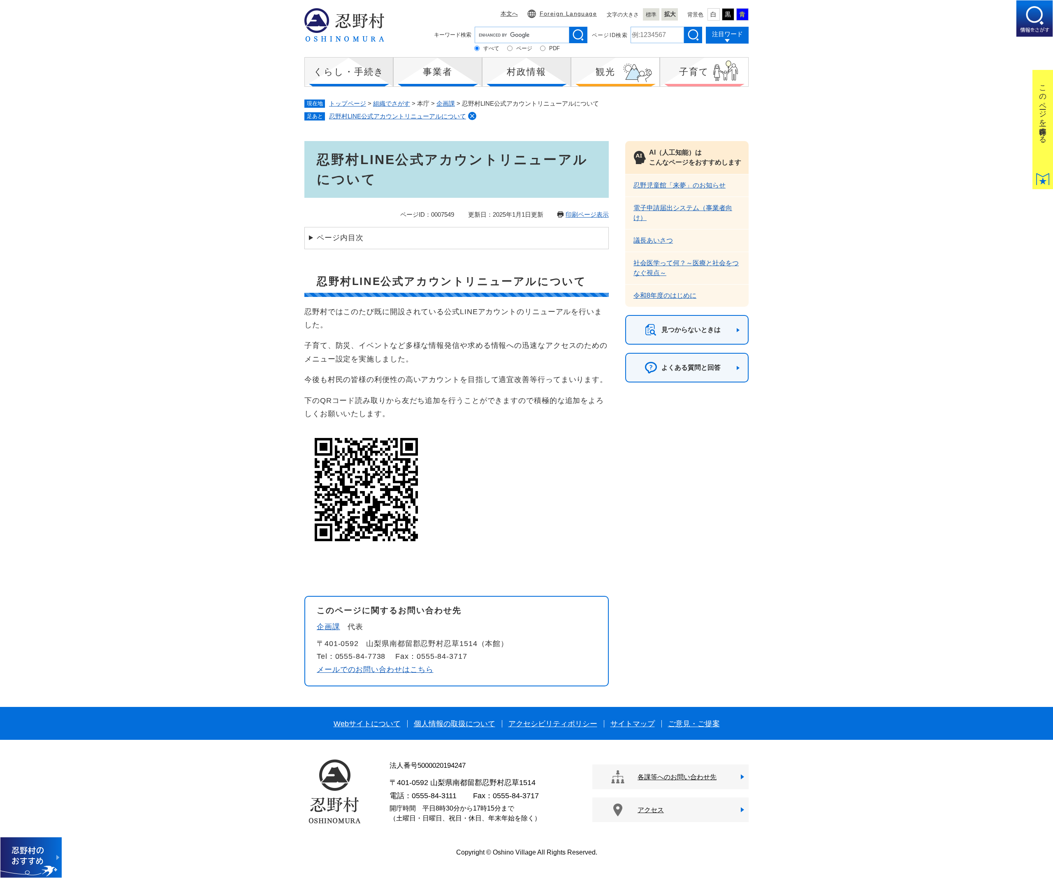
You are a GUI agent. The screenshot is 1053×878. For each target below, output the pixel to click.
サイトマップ (632, 724)
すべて (491, 48)
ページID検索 (610, 35)
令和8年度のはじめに (664, 295)
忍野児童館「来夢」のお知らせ (679, 185)
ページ (524, 48)
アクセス (651, 809)
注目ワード (727, 33)
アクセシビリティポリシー (552, 724)
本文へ (509, 13)
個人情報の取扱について (454, 724)
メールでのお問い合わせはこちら (375, 669)
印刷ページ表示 (587, 214)
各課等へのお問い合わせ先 (677, 777)
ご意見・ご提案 (694, 724)
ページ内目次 (340, 238)
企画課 (445, 103)
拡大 (670, 14)
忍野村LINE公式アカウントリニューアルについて (397, 116)
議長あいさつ (653, 240)
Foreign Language (568, 13)
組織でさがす (391, 103)
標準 (651, 15)
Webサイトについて (367, 724)
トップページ (347, 103)
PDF (554, 48)
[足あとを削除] (472, 116)
